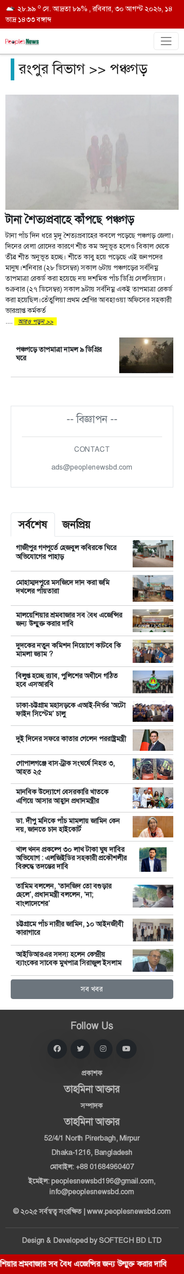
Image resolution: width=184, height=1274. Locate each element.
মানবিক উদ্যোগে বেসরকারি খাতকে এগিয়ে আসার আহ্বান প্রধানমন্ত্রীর (62, 796)
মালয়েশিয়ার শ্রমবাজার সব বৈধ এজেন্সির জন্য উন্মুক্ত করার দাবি (69, 619)
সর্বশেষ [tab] (32, 524)
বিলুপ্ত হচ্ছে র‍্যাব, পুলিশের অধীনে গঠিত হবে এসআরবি (67, 680)
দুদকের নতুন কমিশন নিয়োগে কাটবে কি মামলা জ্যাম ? (68, 649)
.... (89, 269)
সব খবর (92, 989)
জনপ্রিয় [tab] (77, 524)
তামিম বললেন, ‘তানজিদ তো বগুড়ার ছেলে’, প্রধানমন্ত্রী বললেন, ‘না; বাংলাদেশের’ (64, 894)
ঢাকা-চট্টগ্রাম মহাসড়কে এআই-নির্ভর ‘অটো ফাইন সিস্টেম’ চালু (70, 709)
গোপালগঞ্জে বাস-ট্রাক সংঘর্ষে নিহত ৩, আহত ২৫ (65, 767)
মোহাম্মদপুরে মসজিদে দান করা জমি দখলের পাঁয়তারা (62, 586)
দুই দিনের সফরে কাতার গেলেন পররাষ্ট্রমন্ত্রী (71, 738)
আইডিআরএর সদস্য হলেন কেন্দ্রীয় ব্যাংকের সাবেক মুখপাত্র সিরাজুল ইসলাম (68, 958)
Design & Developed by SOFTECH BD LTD (92, 1240)
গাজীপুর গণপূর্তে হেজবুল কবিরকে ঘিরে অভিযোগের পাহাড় (66, 552)
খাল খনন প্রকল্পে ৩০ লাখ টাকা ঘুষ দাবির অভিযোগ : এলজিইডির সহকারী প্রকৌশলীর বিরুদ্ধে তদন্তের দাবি (71, 858)
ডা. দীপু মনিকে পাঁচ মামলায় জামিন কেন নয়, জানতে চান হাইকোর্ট (68, 825)
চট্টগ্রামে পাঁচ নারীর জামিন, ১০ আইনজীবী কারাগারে (69, 928)
